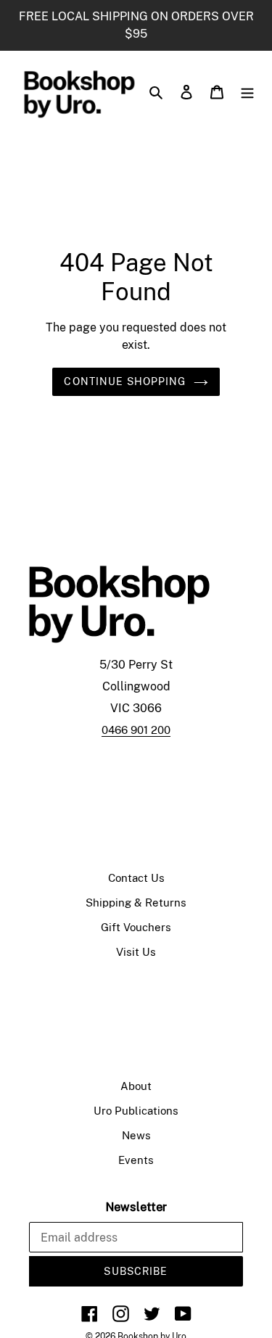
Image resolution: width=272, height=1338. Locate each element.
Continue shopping (125, 381)
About (136, 1086)
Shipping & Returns (136, 902)
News (136, 1135)
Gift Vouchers (136, 927)
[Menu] (247, 91)
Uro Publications (136, 1110)
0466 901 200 (136, 730)
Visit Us (136, 952)
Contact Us (136, 878)
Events (136, 1160)
